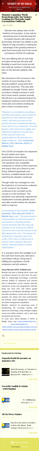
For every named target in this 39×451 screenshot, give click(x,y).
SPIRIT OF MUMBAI (19, 3)
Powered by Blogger (21, 442)
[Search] (36, 4)
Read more (33, 379)
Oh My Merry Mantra (12, 414)
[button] (36, 15)
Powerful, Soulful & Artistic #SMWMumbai (15, 387)
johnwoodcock (24, 447)
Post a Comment (10, 343)
